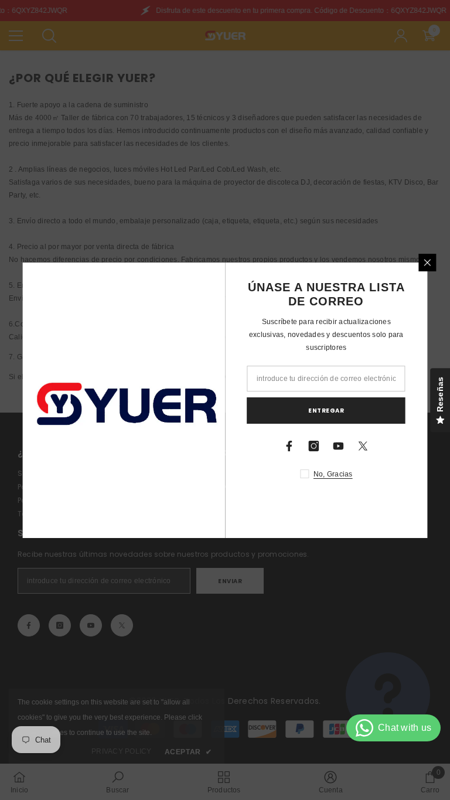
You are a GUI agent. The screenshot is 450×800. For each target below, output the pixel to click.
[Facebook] (289, 446)
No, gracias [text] (333, 474)
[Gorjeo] (363, 446)
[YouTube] (338, 446)
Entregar (326, 410)
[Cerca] (428, 262)
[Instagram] (314, 446)
